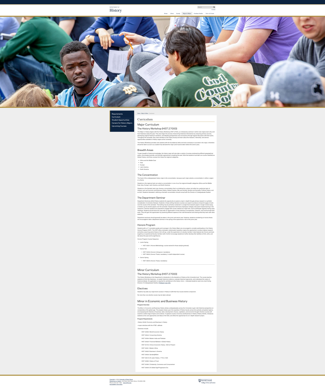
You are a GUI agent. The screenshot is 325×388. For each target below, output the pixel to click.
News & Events (210, 13)
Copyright (112, 379)
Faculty (178, 13)
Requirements (117, 114)
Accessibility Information (116, 384)
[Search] (214, 7)
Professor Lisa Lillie (164, 283)
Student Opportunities (120, 120)
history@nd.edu (127, 383)
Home (165, 13)
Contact (213, 9)
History (116, 9)
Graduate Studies (198, 13)
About (172, 13)
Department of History (115, 381)
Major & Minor (187, 13)
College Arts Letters (202, 2)
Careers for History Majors (122, 123)
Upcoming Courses (119, 126)
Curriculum (116, 117)
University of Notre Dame (122, 2)
